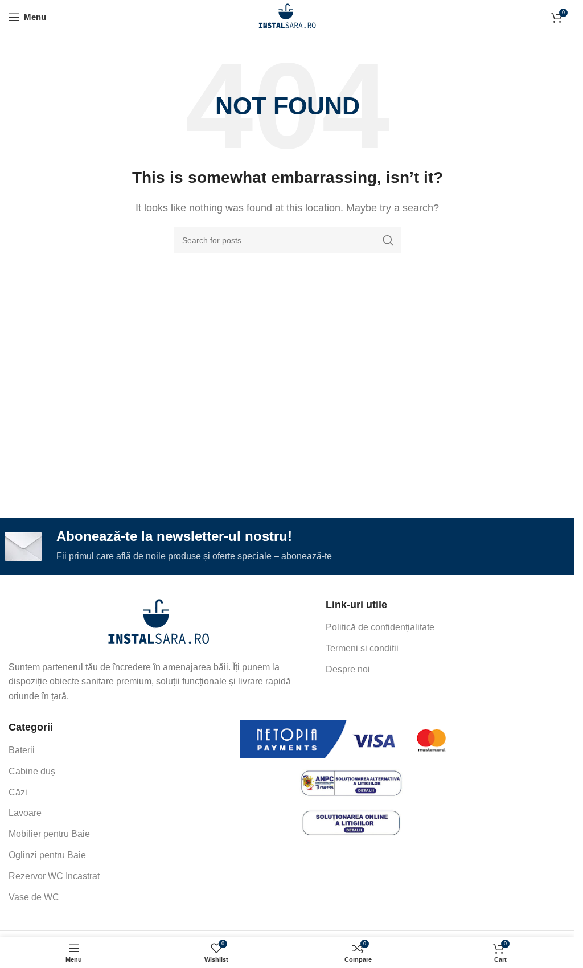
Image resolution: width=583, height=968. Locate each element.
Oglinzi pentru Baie (47, 855)
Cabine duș (32, 771)
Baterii (22, 750)
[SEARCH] (388, 240)
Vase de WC (34, 897)
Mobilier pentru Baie (49, 834)
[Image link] (159, 622)
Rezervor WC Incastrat (54, 876)
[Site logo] (287, 16)
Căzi (18, 792)
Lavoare (25, 813)
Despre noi (348, 669)
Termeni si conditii (362, 648)
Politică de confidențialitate (380, 627)
